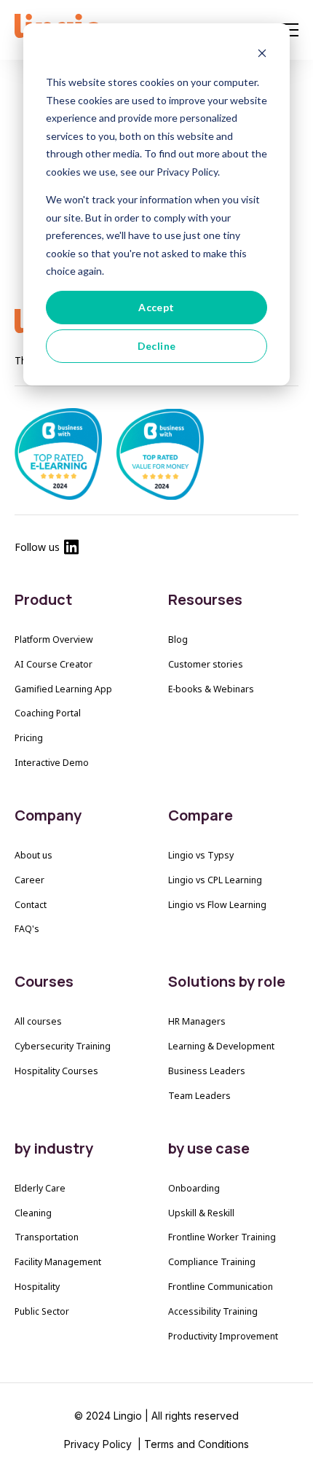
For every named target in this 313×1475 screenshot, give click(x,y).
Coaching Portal (48, 713)
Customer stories (205, 664)
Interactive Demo (52, 762)
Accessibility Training (213, 1311)
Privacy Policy (99, 1444)
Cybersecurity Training (63, 1046)
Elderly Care (40, 1188)
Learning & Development (221, 1046)
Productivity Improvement (223, 1336)
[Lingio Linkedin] (71, 550)
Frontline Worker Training (222, 1237)
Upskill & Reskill (201, 1213)
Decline (157, 346)
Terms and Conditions (196, 1444)
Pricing (29, 738)
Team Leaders (199, 1095)
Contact (31, 905)
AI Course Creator (53, 664)
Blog (178, 639)
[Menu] (289, 30)
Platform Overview (54, 639)
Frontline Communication (220, 1286)
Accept (156, 307)
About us (33, 855)
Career (29, 880)
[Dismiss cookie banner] (262, 55)
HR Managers (197, 1021)
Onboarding (194, 1188)
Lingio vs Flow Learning (217, 905)
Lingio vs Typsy (201, 855)
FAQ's (27, 929)
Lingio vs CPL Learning (215, 880)
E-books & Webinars (211, 689)
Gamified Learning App (63, 689)
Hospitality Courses (56, 1071)
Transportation (47, 1237)
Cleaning (33, 1213)
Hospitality (37, 1286)
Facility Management (58, 1262)
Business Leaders (206, 1071)
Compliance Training (211, 1262)
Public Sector (42, 1311)
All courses (38, 1021)
